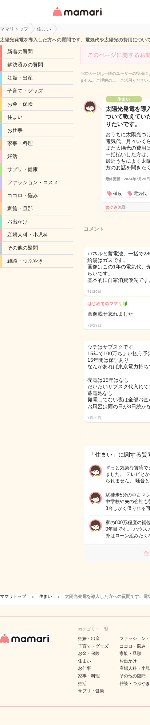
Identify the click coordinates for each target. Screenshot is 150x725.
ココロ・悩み (22, 195)
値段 (117, 193)
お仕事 (15, 130)
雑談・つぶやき (25, 261)
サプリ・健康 (22, 169)
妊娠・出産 (20, 78)
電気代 (140, 193)
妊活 (12, 156)
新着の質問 (20, 51)
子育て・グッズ (25, 91)
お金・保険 (20, 104)
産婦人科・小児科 (27, 235)
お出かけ (17, 221)
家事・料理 (20, 143)
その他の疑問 (22, 248)
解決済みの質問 (25, 65)
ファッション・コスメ (32, 182)
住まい (15, 117)
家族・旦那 (20, 208)
